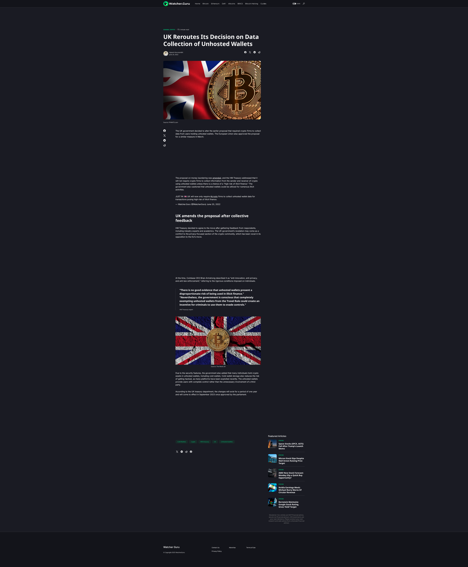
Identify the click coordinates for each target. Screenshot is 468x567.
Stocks (281, 440)
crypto (193, 442)
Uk (215, 442)
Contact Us (215, 547)
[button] (296, 4)
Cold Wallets (181, 442)
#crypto (214, 196)
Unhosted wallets (227, 442)
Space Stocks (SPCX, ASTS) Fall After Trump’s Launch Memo (291, 446)
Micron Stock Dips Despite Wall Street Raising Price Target (291, 460)
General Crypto (169, 29)
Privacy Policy (217, 551)
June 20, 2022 (213, 204)
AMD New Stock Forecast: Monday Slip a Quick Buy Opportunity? (291, 475)
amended (217, 178)
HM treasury (204, 442)
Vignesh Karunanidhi (176, 52)
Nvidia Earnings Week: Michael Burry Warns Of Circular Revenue (290, 490)
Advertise (232, 547)
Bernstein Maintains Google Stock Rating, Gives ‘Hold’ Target (289, 504)
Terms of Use (250, 547)
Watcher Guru (171, 547)
